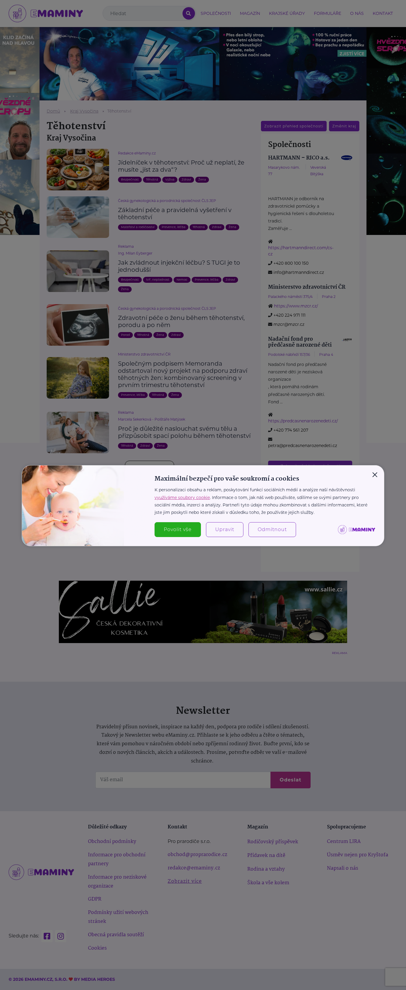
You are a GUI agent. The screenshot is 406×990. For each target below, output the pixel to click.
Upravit (224, 529)
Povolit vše (178, 529)
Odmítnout (272, 529)
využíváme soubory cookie (182, 497)
